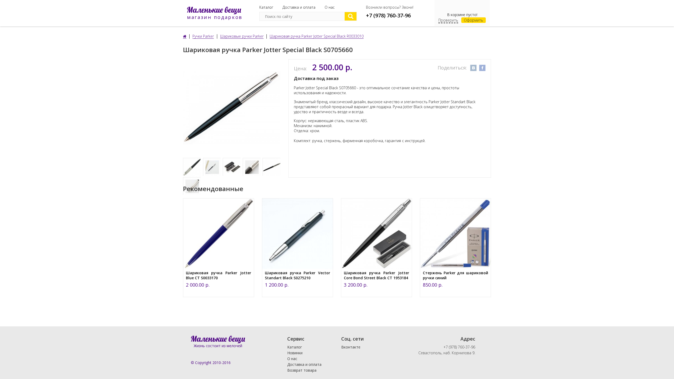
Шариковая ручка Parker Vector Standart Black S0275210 (297, 275)
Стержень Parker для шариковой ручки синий (455, 275)
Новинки (295, 352)
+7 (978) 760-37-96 (388, 15)
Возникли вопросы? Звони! (389, 7)
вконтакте (473, 68)
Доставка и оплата (299, 7)
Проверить (448, 20)
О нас (330, 7)
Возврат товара (301, 370)
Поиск (350, 16)
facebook (482, 68)
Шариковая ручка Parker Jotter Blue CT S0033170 (218, 275)
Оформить (473, 20)
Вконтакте (350, 347)
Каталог (266, 7)
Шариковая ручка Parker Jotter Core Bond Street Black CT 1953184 (376, 275)
